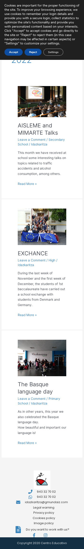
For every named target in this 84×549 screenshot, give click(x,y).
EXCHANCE (33, 253)
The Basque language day (35, 388)
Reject (33, 52)
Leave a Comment (32, 139)
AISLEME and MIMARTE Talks (38, 129)
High (52, 260)
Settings (53, 52)
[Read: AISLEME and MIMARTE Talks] (42, 101)
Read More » (27, 183)
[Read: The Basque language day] (42, 357)
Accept (13, 52)
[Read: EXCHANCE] (42, 226)
